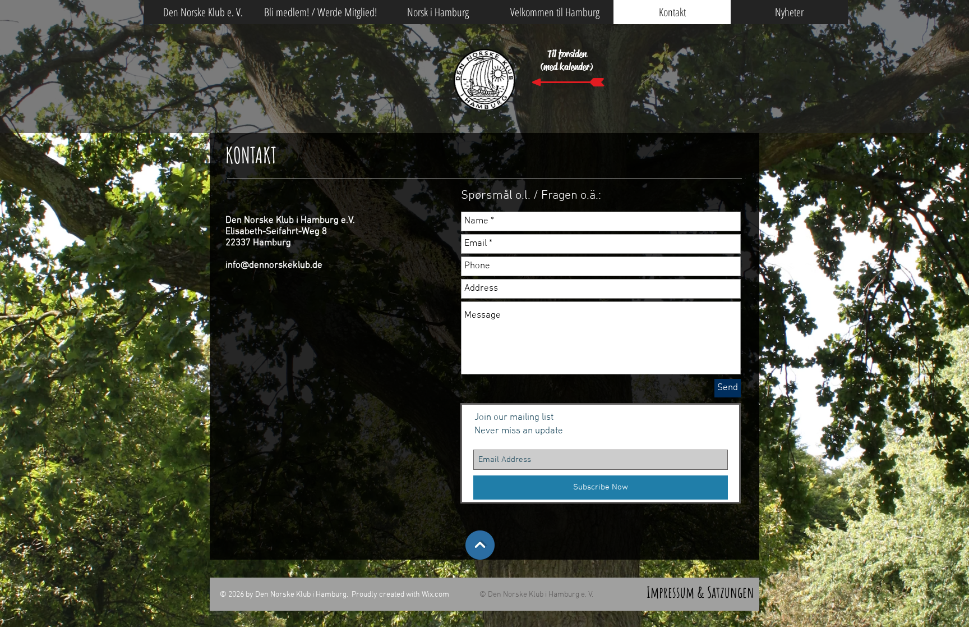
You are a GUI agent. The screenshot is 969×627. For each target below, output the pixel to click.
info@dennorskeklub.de (273, 265)
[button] (554, 12)
